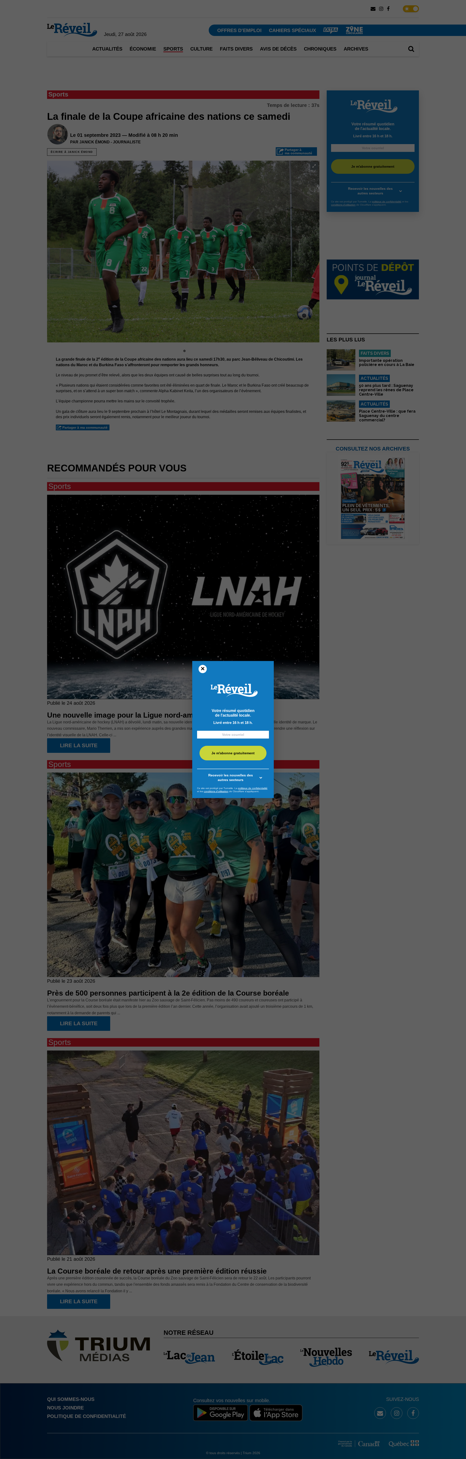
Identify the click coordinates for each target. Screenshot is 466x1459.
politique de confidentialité (252, 788)
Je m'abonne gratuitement (233, 753)
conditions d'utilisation (216, 791)
